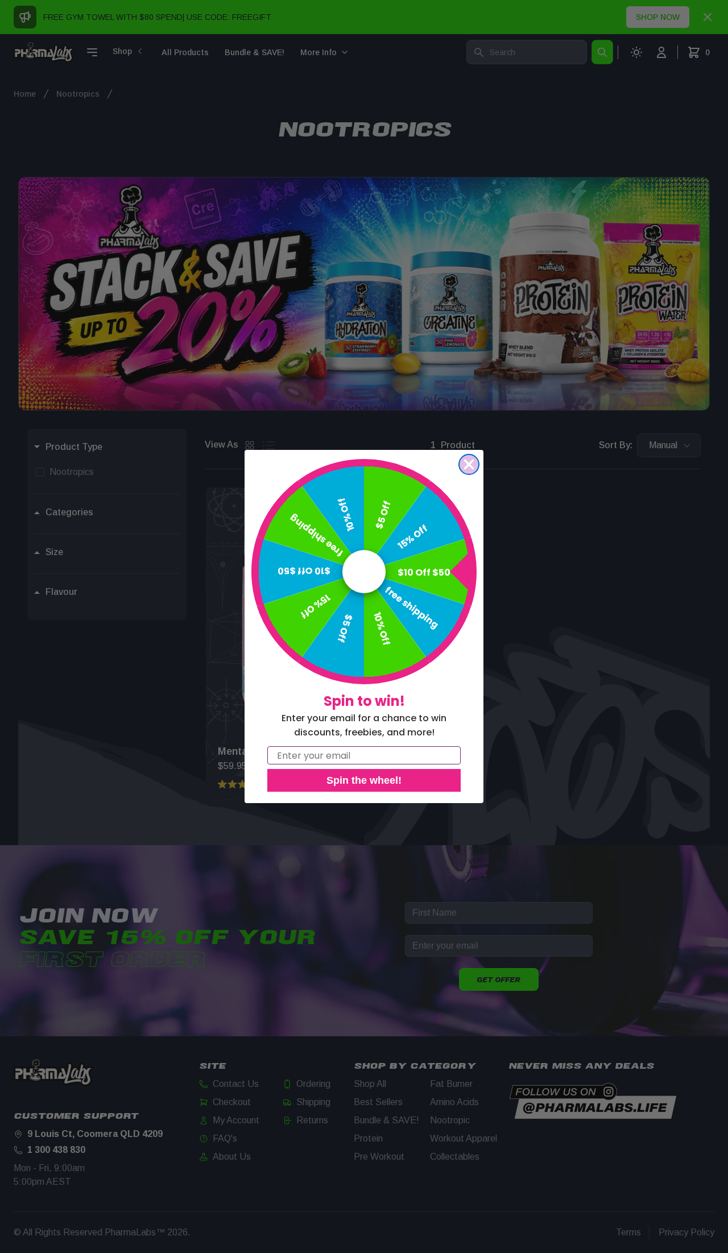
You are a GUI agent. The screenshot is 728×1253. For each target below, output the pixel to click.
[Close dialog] (469, 464)
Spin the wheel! (364, 780)
